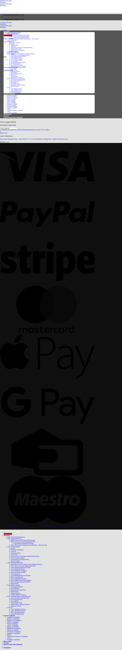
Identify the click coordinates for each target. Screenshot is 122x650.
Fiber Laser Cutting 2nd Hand (18, 85)
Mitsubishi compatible (12, 104)
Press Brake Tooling (12, 70)
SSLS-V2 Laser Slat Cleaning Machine (20, 36)
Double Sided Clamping (16, 77)
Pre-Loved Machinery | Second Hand (16, 78)
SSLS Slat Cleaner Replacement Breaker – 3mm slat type (25, 39)
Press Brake (14, 82)
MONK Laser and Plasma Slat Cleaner (20, 35)
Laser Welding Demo (16, 92)
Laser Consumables (12, 40)
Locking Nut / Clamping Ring (18, 50)
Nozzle (12, 41)
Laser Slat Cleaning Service (14, 32)
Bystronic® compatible (12, 98)
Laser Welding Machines (13, 52)
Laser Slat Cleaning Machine (18, 80)
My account (7, 114)
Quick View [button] (3, 133)
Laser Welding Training (16, 88)
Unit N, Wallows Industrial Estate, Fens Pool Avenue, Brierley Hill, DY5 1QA (63, 525)
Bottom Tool (13, 75)
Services (9, 87)
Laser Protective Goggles (17, 59)
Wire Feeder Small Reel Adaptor (18, 66)
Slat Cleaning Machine (12, 34)
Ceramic (13, 551)
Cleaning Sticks (14, 45)
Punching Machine (15, 81)
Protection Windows (15, 42)
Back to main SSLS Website (13, 117)
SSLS (8, 111)
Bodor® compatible (12, 96)
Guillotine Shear (15, 86)
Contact (6, 116)
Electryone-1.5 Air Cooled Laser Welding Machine (23, 54)
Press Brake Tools (15, 83)
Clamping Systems (15, 71)
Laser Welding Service (16, 90)
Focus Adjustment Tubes (17, 65)
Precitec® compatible (12, 106)
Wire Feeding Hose (15, 63)
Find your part (7, 35)
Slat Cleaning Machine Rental (21, 37)
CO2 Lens (14, 554)
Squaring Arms (14, 76)
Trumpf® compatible (12, 112)
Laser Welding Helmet (16, 57)
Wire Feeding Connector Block (18, 67)
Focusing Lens (14, 61)
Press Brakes (14, 72)
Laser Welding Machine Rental (18, 56)
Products (7, 31)
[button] (5, 30)
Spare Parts (13, 68)
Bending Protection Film (16, 73)
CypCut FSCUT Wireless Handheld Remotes (21, 47)
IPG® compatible (11, 100)
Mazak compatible (11, 103)
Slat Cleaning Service (16, 91)
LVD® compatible (11, 101)
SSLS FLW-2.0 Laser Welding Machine (20, 55)
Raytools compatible (12, 107)
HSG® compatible (11, 99)
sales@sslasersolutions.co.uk (17, 525)
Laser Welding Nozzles (16, 60)
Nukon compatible (11, 105)
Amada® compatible (12, 95)
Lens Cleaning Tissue (16, 49)
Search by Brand (9, 94)
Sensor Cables (14, 51)
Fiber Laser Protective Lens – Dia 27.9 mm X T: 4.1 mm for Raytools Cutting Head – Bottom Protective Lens (34, 139)
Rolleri (8, 109)
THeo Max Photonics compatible (15, 110)
